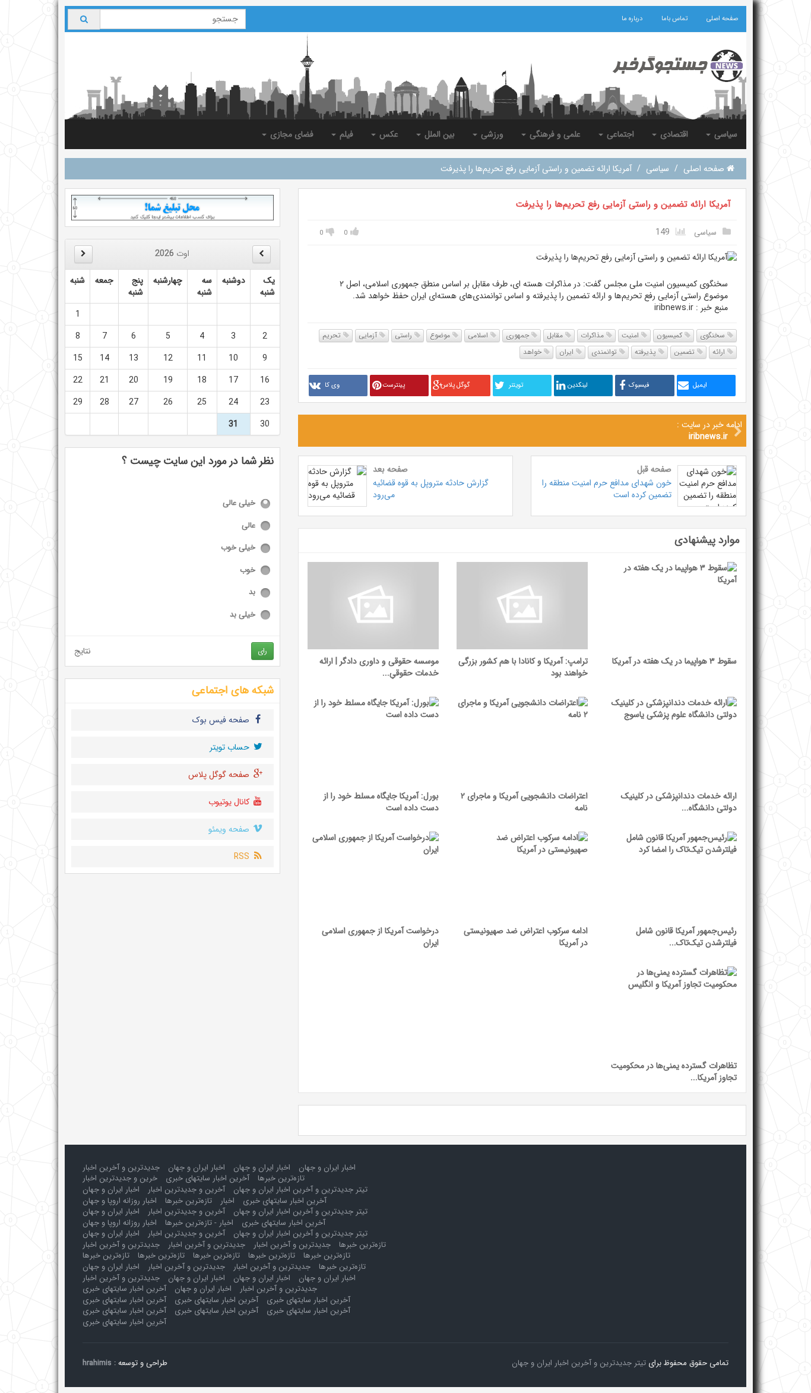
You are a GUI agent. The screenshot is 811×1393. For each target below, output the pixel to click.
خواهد (533, 352)
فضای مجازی (290, 134)
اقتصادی (673, 134)
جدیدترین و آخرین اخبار (121, 1167)
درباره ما (632, 19)
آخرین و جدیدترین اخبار (186, 1189)
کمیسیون (671, 335)
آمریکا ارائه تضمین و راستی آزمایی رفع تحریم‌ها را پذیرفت (623, 204)
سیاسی (724, 134)
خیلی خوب (238, 548)
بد (252, 592)
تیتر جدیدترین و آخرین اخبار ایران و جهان (300, 1189)
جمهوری (518, 335)
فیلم (345, 134)
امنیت (631, 335)
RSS (243, 856)
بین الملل (438, 134)
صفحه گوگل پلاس (220, 774)
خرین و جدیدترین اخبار (120, 1178)
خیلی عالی (239, 503)
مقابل (556, 335)
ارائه (719, 352)
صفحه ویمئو (230, 829)
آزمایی (369, 335)
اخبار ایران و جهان (327, 1167)
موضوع (441, 335)
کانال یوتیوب (230, 801)
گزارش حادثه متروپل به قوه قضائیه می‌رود (431, 488)
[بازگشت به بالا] (24, 1368)
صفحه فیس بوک (222, 719)
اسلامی (479, 335)
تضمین (685, 352)
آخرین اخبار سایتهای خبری (207, 1178)
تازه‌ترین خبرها (281, 1178)
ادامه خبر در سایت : (709, 430)
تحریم (332, 335)
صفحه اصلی (722, 19)
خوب (247, 570)
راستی (404, 335)
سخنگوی (713, 335)
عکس (387, 134)
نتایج (82, 651)
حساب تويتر (231, 747)
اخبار (227, 1201)
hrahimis (97, 1363)
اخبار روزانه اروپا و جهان (120, 1201)
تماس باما (674, 19)
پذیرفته (646, 352)
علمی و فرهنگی (554, 134)
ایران (567, 352)
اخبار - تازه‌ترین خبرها (199, 1223)
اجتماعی (619, 134)
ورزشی (491, 134)
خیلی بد (242, 615)
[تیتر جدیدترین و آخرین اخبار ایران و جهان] (668, 66)
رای (262, 650)
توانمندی (605, 352)
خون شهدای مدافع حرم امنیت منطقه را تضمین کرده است (606, 488)
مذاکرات (593, 335)
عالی (248, 526)
